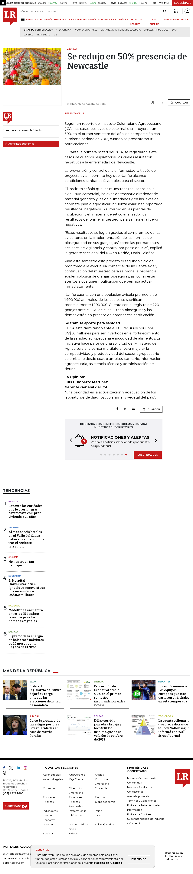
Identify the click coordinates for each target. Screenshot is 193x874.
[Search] (164, 11)
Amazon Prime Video (156, 30)
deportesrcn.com (14, 862)
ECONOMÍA (46, 19)
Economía (101, 788)
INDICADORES (171, 19)
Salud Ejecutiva (104, 824)
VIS (55, 35)
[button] (70, 441)
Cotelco (28, 35)
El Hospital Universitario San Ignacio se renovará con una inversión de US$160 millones (26, 588)
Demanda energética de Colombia (121, 30)
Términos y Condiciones (141, 800)
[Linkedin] (161, 102)
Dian (174, 30)
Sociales (48, 833)
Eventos (100, 797)
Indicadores (50, 810)
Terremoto (43, 35)
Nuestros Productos (139, 787)
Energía (13, 631)
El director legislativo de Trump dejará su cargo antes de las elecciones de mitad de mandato (45, 696)
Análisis (13, 557)
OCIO (71, 19)
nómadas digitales (86, 30)
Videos (73, 833)
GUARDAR (181, 102)
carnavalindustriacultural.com (21, 858)
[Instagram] (27, 768)
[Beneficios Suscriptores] (176, 11)
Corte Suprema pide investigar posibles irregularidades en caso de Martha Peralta (45, 728)
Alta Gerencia (77, 774)
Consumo (49, 788)
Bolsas (98, 716)
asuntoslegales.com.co (17, 853)
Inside (98, 810)
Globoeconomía (105, 801)
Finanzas (48, 801)
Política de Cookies (108, 863)
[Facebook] (145, 102)
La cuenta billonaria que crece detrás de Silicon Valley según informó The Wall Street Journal (174, 728)
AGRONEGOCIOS (107, 19)
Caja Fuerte (76, 779)
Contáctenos (135, 791)
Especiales (75, 797)
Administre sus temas (21, 143)
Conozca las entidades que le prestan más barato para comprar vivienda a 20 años (25, 511)
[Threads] (6, 773)
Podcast (48, 824)
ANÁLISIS (123, 19)
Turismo (13, 527)
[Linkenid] (20, 768)
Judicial (34, 716)
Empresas (49, 797)
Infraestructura (78, 810)
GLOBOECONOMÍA (85, 19)
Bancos (13, 501)
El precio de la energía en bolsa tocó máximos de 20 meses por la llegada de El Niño (26, 641)
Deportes (164, 681)
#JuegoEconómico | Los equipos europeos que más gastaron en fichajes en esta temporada (173, 694)
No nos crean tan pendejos (21, 563)
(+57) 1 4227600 (13, 793)
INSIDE (184, 19)
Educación (14, 576)
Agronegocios (52, 774)
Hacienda (14, 605)
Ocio (98, 815)
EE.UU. (33, 681)
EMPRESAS (60, 19)
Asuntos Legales (53, 779)
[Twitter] (153, 102)
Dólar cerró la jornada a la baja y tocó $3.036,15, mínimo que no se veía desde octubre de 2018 (108, 730)
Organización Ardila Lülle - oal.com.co (174, 856)
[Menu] (23, 19)
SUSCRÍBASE (182, 3)
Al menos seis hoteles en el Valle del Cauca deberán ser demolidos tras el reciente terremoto (26, 539)
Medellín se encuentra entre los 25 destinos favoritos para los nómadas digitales (25, 615)
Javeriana (65, 30)
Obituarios (75, 815)
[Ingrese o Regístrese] (187, 11)
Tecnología (165, 716)
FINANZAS (32, 19)
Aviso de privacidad (139, 796)
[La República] (10, 22)
